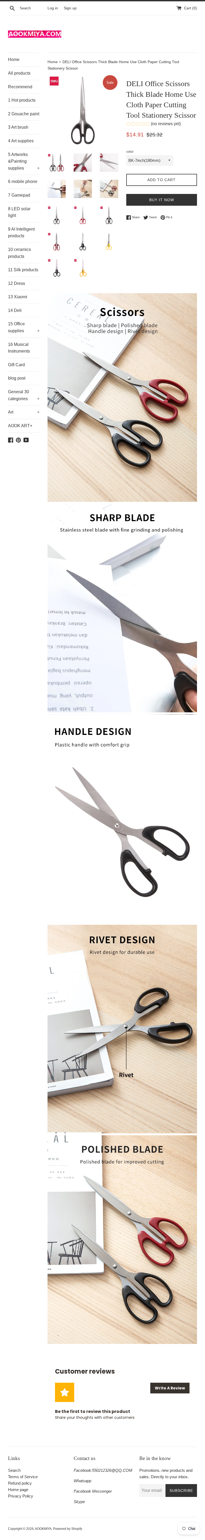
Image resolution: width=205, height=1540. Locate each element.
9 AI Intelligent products (21, 232)
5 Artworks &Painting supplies (24, 161)
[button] (153, 124)
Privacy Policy (20, 1496)
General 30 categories (24, 395)
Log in (53, 8)
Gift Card (16, 364)
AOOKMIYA (43, 1529)
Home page (18, 1489)
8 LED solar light (19, 212)
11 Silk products (23, 270)
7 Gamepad (19, 195)
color (129, 152)
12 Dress (16, 283)
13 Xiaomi (17, 297)
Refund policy (20, 1483)
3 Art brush (18, 127)
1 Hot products (22, 100)
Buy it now (161, 200)
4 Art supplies (21, 141)
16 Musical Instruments (19, 348)
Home (13, 59)
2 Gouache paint (23, 114)
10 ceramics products (19, 253)
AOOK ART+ (20, 425)
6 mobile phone (22, 181)
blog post (16, 378)
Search (14, 1470)
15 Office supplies (24, 327)
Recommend (20, 87)
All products (19, 73)
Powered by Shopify (67, 1529)
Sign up (70, 8)
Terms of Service (23, 1476)
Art (24, 412)
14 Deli (15, 310)
